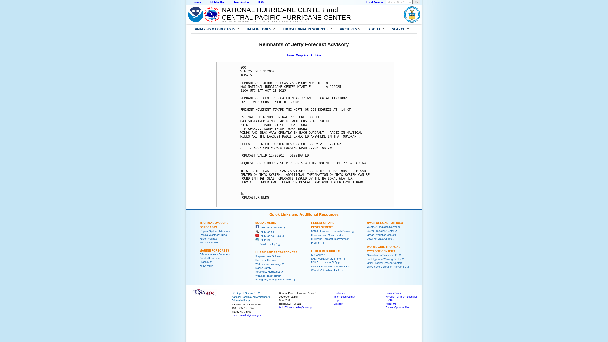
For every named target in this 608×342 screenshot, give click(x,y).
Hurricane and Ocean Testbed (328, 235)
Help (336, 300)
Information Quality (344, 296)
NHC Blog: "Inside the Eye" (266, 242)
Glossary (338, 303)
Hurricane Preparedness (276, 252)
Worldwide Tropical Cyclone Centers (383, 249)
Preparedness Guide (267, 256)
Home (197, 2)
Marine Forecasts (214, 250)
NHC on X (266, 231)
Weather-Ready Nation (268, 275)
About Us (391, 303)
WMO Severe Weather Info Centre (386, 266)
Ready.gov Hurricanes (267, 271)
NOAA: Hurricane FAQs (324, 262)
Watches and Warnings (268, 264)
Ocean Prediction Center (381, 235)
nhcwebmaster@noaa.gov (246, 315)
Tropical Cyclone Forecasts (214, 225)
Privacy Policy (393, 293)
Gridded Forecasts (210, 258)
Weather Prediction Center (382, 226)
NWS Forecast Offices (385, 223)
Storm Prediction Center (380, 231)
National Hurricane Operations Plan (331, 266)
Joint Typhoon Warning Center (384, 259)
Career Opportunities (397, 307)
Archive (315, 55)
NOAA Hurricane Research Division (331, 231)
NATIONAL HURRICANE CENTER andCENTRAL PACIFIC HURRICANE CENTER (286, 13)
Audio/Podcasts (208, 238)
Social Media (265, 223)
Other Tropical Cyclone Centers (384, 263)
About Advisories (209, 242)
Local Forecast (375, 2)
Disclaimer (339, 293)
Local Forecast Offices (379, 238)
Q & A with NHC (320, 254)
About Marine (207, 265)
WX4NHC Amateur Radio (325, 270)
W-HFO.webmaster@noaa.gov (296, 307)
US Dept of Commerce (244, 293)
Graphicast (206, 262)
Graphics (302, 55)
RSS (261, 2)
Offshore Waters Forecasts (215, 254)
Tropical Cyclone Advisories (215, 231)
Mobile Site (217, 2)
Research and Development (323, 225)
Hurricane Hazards (266, 260)
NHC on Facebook (270, 227)
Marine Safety (263, 268)
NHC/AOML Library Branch (326, 258)
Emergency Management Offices (273, 279)
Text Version (241, 2)
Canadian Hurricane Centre (382, 255)
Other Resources (325, 251)
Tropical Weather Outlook (214, 235)
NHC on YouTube (270, 236)
